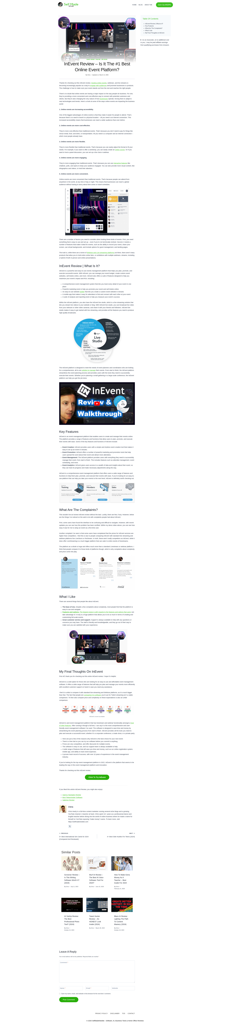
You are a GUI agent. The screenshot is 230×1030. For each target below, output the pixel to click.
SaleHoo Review (68, 800)
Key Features (149, 26)
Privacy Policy (101, 1013)
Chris (88, 75)
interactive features (120, 163)
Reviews (104, 59)
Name (62, 988)
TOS (123, 1013)
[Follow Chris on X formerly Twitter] (69, 826)
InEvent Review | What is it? (154, 23)
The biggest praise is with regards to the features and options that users (96, 612)
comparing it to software (92, 695)
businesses (104, 99)
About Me (148, 5)
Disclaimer (114, 1013)
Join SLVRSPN (164, 5)
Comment (64, 962)
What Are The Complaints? (153, 28)
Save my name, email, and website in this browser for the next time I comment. (86, 993)
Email (88, 988)
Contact (131, 1013)
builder (82, 292)
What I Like (148, 30)
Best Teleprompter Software (72, 797)
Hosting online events (99, 83)
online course (120, 150)
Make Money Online (93, 59)
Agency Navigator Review (71, 795)
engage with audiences (98, 85)
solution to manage (89, 370)
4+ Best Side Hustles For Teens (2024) (121, 835)
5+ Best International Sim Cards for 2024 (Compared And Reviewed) (73, 836)
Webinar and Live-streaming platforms (101, 253)
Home (134, 5)
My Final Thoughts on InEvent (154, 33)
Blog (141, 5)
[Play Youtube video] (97, 403)
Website (115, 988)
